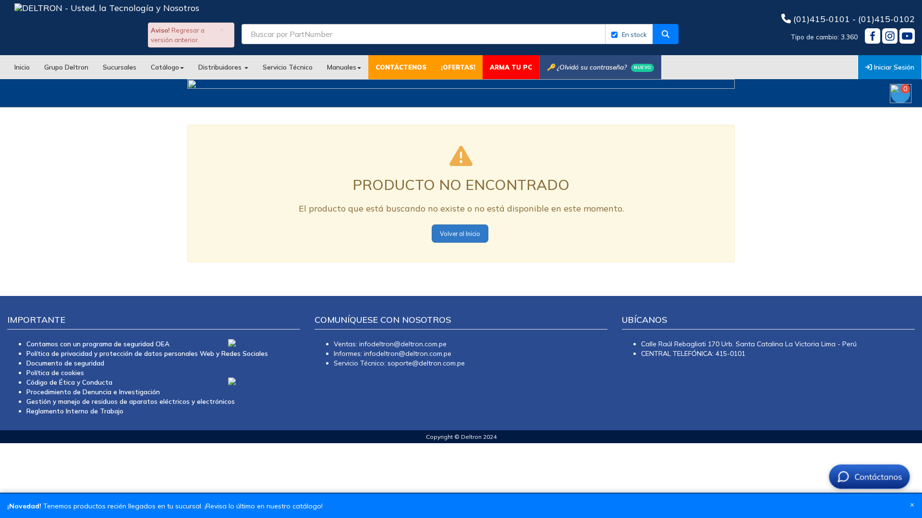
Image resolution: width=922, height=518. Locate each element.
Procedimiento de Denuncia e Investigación (93, 392)
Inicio (22, 67)
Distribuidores (220, 67)
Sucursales (119, 67)
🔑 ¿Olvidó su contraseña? (599, 67)
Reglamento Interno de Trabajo (74, 411)
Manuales (341, 67)
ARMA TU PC (511, 67)
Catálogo (165, 67)
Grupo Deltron (66, 67)
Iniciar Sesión (893, 67)
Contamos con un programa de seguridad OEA (98, 344)
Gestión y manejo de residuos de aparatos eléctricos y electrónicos (130, 401)
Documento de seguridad (65, 363)
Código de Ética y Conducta (69, 382)
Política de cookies (55, 372)
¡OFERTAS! (458, 67)
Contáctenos (401, 67)
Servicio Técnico (288, 67)
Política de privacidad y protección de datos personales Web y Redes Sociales (147, 353)
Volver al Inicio (460, 233)
